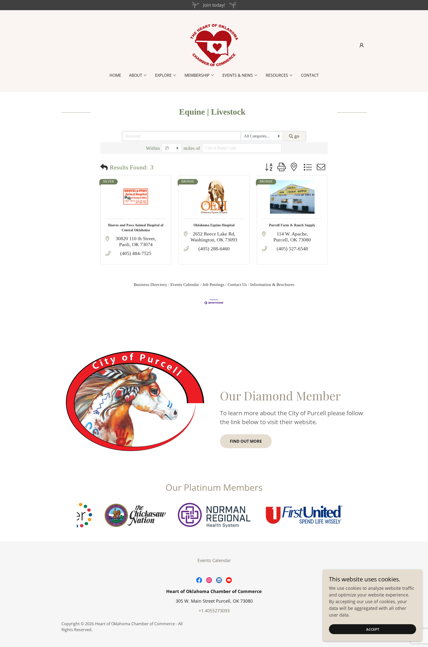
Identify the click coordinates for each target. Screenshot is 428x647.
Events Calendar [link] (214, 560)
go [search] (296, 136)
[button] (362, 45)
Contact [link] (310, 75)
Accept (372, 629)
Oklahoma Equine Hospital (214, 225)
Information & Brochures (272, 284)
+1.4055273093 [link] (214, 611)
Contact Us (237, 284)
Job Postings (213, 284)
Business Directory (150, 284)
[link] (214, 45)
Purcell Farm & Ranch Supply (292, 225)
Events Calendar (184, 284)
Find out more (246, 441)
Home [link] (115, 75)
